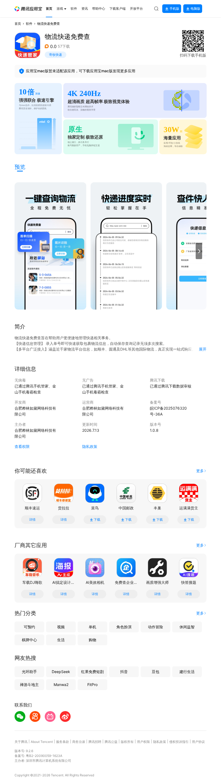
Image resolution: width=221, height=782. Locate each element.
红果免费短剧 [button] (92, 671)
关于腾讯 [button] (21, 742)
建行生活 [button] (187, 671)
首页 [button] (18, 24)
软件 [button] (29, 24)
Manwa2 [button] (61, 684)
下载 (97, 520)
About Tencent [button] (42, 742)
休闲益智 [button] (187, 627)
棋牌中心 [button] (29, 639)
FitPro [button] (92, 684)
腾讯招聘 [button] (94, 742)
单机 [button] (92, 627)
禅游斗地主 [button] (29, 684)
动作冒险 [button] (155, 627)
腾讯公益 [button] (111, 742)
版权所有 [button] (127, 742)
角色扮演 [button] (124, 627)
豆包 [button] (155, 671)
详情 (32, 520)
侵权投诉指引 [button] (179, 742)
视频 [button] (61, 627)
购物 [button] (92, 639)
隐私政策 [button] (89, 446)
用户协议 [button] (198, 742)
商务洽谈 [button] (78, 742)
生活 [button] (61, 639)
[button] (28, 8)
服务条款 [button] (62, 742)
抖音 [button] (124, 671)
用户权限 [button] (143, 742)
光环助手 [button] (29, 671)
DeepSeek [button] (61, 671)
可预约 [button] (29, 627)
